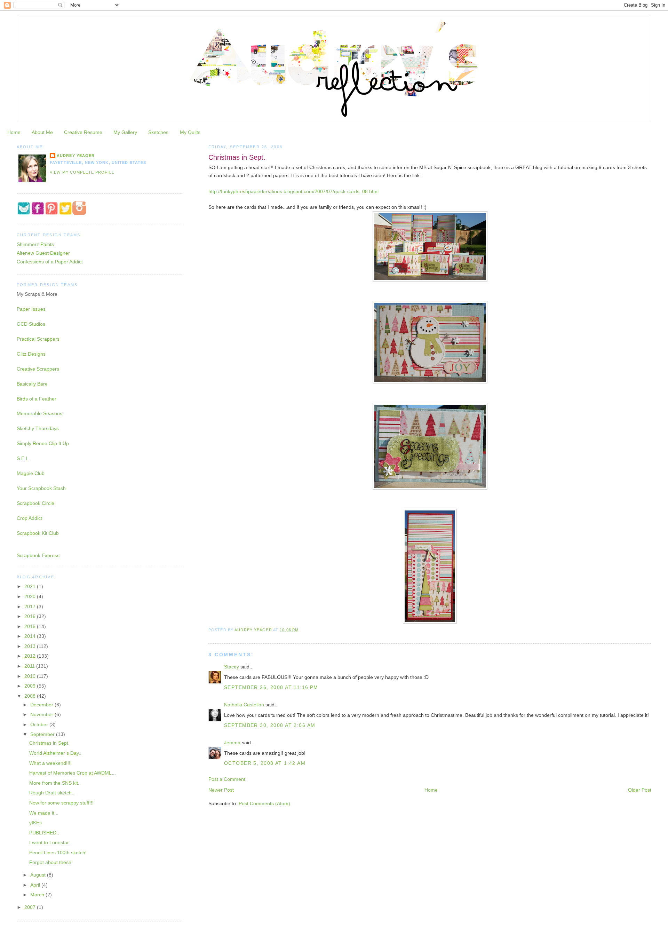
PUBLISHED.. (44, 832)
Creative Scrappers (38, 369)
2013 (30, 646)
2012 (30, 656)
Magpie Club (31, 473)
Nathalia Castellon (244, 704)
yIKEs (35, 822)
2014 (30, 636)
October (39, 724)
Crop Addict (29, 518)
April (35, 885)
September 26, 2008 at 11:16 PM (271, 687)
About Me (42, 132)
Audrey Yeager (76, 155)
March (38, 894)
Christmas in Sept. (49, 743)
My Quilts (190, 132)
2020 (30, 596)
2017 (30, 606)
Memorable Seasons (39, 413)
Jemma (232, 742)
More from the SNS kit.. (55, 783)
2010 (30, 676)
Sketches (158, 132)
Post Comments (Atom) (264, 803)
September (43, 734)
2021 (30, 586)
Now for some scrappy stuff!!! (61, 803)
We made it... (43, 813)
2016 (30, 616)
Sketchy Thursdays (38, 428)
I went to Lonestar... (51, 842)
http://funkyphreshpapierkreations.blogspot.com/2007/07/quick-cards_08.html (293, 191)
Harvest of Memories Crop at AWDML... (72, 773)
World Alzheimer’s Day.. (55, 753)
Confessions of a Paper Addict (50, 261)
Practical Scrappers (38, 339)
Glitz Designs (31, 354)
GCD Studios (31, 324)
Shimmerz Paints (35, 244)
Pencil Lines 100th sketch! (58, 852)
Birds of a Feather (36, 399)
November (42, 714)
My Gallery (125, 132)
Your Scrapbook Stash (41, 488)
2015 (30, 626)
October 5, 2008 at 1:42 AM (264, 763)
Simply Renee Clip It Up (43, 443)
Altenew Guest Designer (43, 253)
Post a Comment (226, 779)
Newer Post (221, 790)
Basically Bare (32, 384)
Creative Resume (83, 132)
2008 (30, 696)
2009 (30, 686)
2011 (30, 666)
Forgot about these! (51, 862)
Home (14, 132)
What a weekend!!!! (50, 763)
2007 (30, 907)
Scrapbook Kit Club (38, 533)
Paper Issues (31, 309)
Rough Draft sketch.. (51, 792)
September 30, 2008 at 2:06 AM (269, 725)
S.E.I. (23, 458)
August (38, 875)
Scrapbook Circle (35, 503)
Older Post (639, 790)
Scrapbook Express (38, 555)
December (42, 704)
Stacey (231, 666)
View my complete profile (82, 172)
